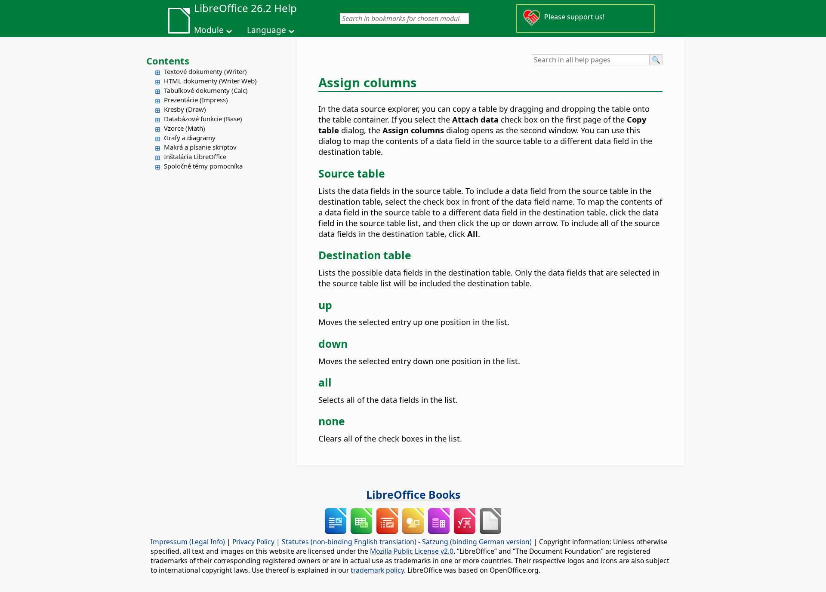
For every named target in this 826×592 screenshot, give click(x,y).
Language (266, 30)
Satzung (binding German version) (477, 541)
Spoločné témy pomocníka (203, 166)
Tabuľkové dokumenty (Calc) (206, 90)
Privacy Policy (253, 541)
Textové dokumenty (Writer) (205, 71)
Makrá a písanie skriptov (200, 147)
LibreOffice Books (413, 494)
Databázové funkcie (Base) (203, 118)
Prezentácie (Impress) (196, 99)
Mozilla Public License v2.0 (411, 551)
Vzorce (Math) (184, 128)
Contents (167, 60)
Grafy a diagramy (190, 137)
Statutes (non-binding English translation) (349, 541)
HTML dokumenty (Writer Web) (210, 81)
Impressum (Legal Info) (188, 541)
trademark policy (377, 570)
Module (209, 30)
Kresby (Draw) (185, 109)
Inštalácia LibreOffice (195, 156)
